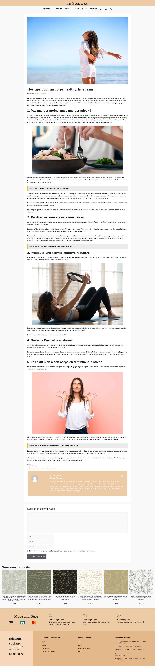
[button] (111, 9)
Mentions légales (84, 648)
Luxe (77, 9)
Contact (93, 9)
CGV (80, 651)
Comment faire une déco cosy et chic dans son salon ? (44, 467)
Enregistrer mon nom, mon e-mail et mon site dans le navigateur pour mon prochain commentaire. (62, 551)
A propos (81, 642)
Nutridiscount (87, 210)
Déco (67, 9)
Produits (46, 9)
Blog (79, 645)
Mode (84, 9)
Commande (45, 648)
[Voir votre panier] (100, 9)
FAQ (43, 642)
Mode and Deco (77, 3)
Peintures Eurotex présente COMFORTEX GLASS (128, 646)
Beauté (59, 9)
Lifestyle (31, 465)
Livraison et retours (48, 651)
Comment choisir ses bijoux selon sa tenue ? (42, 469)
